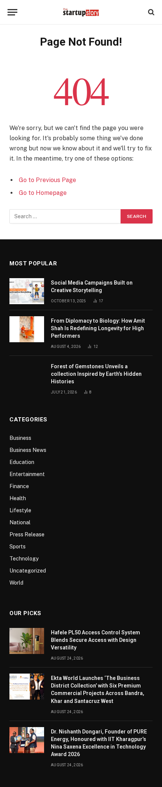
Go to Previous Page (47, 180)
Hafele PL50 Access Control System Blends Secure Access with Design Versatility (95, 640)
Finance (19, 486)
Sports (17, 547)
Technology (23, 559)
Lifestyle (20, 510)
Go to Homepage (43, 192)
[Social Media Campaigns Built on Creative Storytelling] (26, 291)
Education (21, 462)
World (16, 583)
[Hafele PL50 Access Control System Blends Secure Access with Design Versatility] (26, 641)
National (20, 522)
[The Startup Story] (81, 12)
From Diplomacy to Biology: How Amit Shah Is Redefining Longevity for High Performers (98, 328)
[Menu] (12, 12)
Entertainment (27, 474)
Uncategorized (27, 571)
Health (17, 498)
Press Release (26, 534)
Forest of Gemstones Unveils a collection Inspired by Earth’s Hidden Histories (96, 373)
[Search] (150, 12)
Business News (27, 450)
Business (20, 438)
